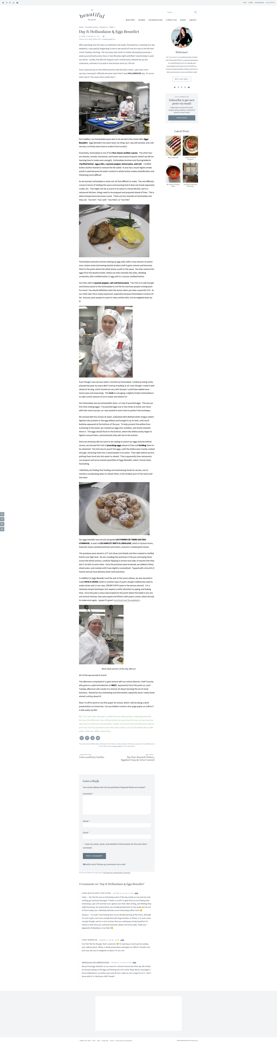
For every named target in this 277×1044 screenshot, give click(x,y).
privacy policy (108, 39)
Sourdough (156, 20)
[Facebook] (6, 3)
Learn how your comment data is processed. (116, 873)
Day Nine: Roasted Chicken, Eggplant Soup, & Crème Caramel (138, 758)
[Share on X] (92, 738)
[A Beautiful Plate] (92, 15)
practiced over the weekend (126, 600)
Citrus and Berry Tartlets (91, 756)
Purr (197, 1041)
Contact (250, 3)
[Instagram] (13, 3)
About (193, 20)
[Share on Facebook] (87, 738)
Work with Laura (259, 3)
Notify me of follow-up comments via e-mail (105, 864)
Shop (183, 20)
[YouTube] (17, 3)
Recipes (130, 20)
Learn (141, 20)
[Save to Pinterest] (82, 738)
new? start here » (182, 79)
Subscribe (270, 3)
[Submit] (196, 12)
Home (245, 3)
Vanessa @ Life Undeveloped (95, 962)
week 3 (111, 27)
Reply (136, 893)
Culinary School (92, 27)
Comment (88, 793)
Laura (83, 36)
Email (86, 832)
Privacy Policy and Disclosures (124, 1041)
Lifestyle (171, 20)
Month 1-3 (104, 27)
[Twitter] (3, 3)
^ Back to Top (85, 1041)
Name (86, 821)
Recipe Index (105, 1041)
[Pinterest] (10, 3)
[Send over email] (98, 738)
